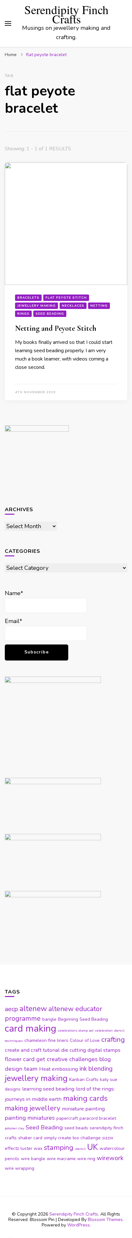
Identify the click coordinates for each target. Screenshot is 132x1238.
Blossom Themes (105, 1220)
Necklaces (73, 305)
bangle (49, 1019)
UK (92, 1147)
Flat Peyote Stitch (66, 297)
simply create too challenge (72, 1138)
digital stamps (103, 1050)
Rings (23, 314)
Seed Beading (50, 314)
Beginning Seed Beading (83, 1019)
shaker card (30, 1138)
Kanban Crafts (83, 1079)
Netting (99, 305)
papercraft (67, 1118)
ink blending (96, 1068)
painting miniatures (30, 1118)
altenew (33, 1009)
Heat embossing (58, 1069)
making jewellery (32, 1108)
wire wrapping (19, 1168)
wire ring (86, 1159)
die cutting (73, 1050)
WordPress (78, 1225)
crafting (113, 1039)
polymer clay (14, 1128)
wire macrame (61, 1159)
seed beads (76, 1128)
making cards (85, 1098)
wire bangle (33, 1159)
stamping (58, 1147)
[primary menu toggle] (8, 23)
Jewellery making (36, 305)
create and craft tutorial (32, 1050)
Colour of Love (85, 1040)
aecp (11, 1009)
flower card (20, 1059)
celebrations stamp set (76, 1030)
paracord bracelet (97, 1118)
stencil (80, 1148)
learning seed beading (48, 1089)
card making (30, 1028)
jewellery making (36, 1078)
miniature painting (83, 1108)
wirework (110, 1158)
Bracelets (28, 297)
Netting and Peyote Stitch (55, 328)
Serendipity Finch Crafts (66, 14)
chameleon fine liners (46, 1040)
